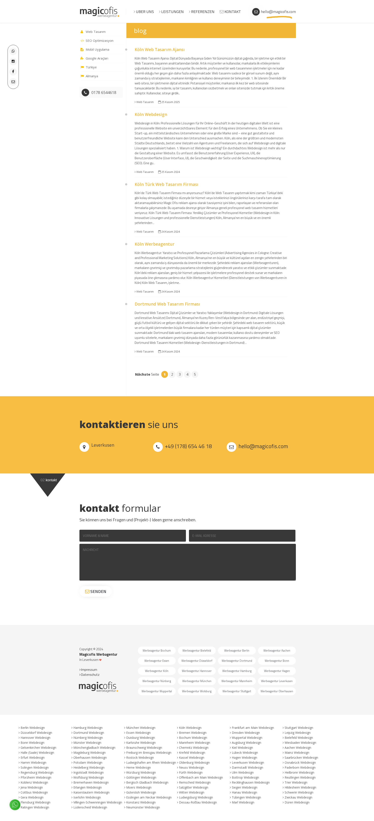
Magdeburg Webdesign (89, 752)
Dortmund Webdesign (88, 733)
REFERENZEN (202, 11)
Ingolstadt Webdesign (88, 772)
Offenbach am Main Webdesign (201, 777)
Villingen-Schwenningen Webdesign (97, 802)
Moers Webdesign (139, 787)
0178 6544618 (103, 92)
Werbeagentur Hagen (277, 671)
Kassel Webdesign (191, 757)
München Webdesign (140, 728)
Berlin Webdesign (33, 728)
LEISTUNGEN (172, 11)
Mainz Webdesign (297, 752)
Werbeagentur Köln (156, 671)
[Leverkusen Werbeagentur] (99, 16)
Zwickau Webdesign (298, 797)
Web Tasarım (96, 31)
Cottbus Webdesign (34, 792)
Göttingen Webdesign (141, 777)
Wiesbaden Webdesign (300, 743)
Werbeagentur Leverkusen (277, 681)
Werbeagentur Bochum (157, 650)
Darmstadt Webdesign (247, 767)
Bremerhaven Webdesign (91, 782)
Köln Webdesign (190, 728)
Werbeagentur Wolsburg (196, 691)
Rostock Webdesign (140, 757)
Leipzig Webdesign (298, 733)
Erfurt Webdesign (33, 757)
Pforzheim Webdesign (36, 777)
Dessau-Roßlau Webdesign (198, 802)
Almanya (92, 76)
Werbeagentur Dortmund (237, 660)
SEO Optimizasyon (99, 40)
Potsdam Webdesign (87, 762)
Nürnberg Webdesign (88, 738)
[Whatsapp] (13, 51)
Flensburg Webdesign (35, 802)
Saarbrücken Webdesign (301, 757)
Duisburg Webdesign (140, 738)
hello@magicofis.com (278, 11)
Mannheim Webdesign (194, 743)
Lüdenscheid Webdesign (90, 807)
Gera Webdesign (32, 797)
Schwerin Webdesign (299, 792)
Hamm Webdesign (33, 762)
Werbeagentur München (196, 681)
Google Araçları (97, 58)
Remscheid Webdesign (195, 782)
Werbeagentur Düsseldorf (196, 660)
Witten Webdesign (191, 792)
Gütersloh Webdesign (141, 792)
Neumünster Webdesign (143, 807)
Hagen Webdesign (244, 757)
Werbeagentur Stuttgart (236, 691)
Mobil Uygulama (97, 49)
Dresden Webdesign (246, 733)
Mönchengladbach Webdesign (94, 747)
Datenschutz (90, 674)
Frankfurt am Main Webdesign (253, 728)
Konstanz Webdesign (141, 802)
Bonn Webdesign (32, 743)
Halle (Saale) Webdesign (37, 752)
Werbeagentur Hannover (197, 671)
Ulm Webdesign (243, 772)
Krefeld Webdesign (192, 752)
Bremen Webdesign (192, 733)
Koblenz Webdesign (34, 782)
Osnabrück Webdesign (300, 762)
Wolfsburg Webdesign (88, 777)
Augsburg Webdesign (246, 743)
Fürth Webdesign (191, 772)
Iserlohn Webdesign (87, 797)
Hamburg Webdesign (88, 728)
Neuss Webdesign (191, 767)
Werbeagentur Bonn (277, 660)
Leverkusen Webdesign (248, 762)
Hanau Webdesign (244, 792)
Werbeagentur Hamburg (236, 671)
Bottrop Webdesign (245, 777)
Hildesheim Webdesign (300, 787)
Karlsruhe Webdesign (141, 743)
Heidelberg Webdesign (89, 767)
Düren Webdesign (297, 802)
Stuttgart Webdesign (299, 728)
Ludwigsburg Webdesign (196, 797)
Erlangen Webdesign (87, 787)
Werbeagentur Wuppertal (157, 691)
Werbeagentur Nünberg (156, 681)
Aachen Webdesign (298, 747)
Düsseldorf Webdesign (36, 733)
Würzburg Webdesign (141, 772)
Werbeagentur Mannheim (236, 681)
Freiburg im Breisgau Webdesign (148, 752)
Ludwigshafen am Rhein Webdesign (151, 762)
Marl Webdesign (243, 802)
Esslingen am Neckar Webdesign (149, 797)
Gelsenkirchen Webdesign (38, 747)
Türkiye (91, 67)
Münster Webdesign (87, 743)
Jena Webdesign (32, 787)
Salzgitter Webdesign (193, 787)
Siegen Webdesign (244, 787)
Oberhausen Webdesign (90, 757)
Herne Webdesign (138, 767)
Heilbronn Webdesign (299, 772)
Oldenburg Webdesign (194, 762)
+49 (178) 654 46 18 (188, 446)
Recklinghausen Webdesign (251, 782)
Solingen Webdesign (35, 767)
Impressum (89, 669)
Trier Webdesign (296, 782)
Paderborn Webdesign (300, 767)
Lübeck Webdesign (245, 752)
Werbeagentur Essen (156, 660)
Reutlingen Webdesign (300, 777)
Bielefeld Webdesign (299, 738)
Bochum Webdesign (193, 738)
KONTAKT (232, 11)
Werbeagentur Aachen (276, 650)
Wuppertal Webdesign (247, 738)
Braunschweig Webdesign (144, 747)
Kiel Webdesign (242, 747)
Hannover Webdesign (35, 738)
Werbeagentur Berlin (236, 650)
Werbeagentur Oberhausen (277, 691)
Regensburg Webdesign (37, 772)
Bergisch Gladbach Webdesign (147, 782)
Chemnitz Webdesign (193, 747)
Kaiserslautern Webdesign (91, 792)
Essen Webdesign (138, 733)
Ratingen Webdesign (35, 807)
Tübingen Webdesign (246, 797)
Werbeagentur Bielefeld (196, 650)
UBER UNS (144, 11)
